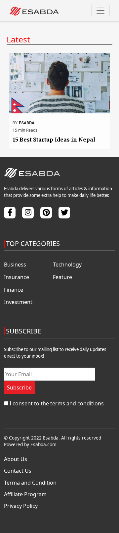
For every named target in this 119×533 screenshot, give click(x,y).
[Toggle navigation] (100, 10)
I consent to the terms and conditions (57, 403)
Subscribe (19, 387)
